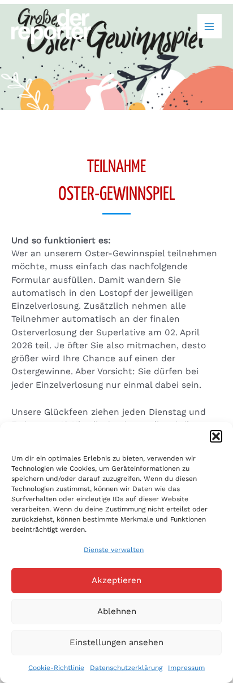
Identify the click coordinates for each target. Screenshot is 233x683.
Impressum (186, 668)
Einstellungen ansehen (116, 642)
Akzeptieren (116, 580)
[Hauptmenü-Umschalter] (209, 26)
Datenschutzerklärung (126, 668)
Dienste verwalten (114, 550)
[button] (216, 436)
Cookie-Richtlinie (56, 668)
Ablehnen (116, 611)
